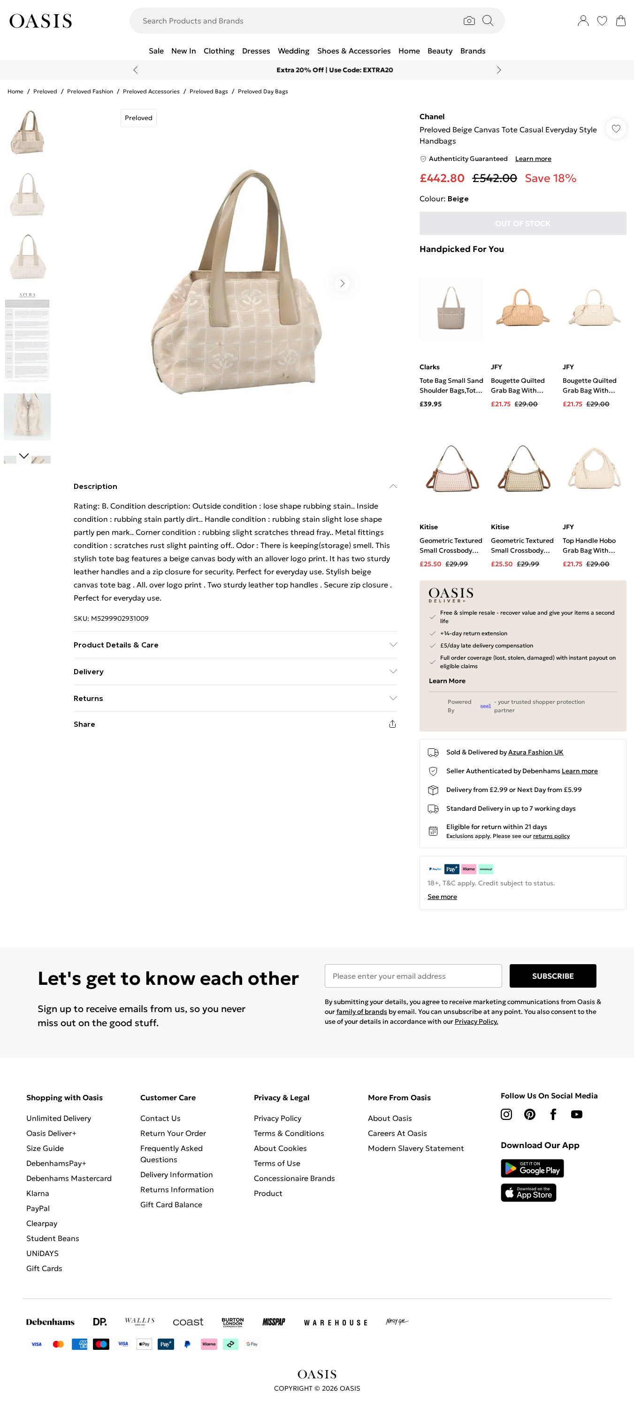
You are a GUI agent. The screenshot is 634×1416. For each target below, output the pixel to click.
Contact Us (160, 1118)
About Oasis (390, 1118)
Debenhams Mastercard (69, 1178)
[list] (235, 283)
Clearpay (41, 1223)
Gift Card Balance (171, 1204)
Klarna (37, 1193)
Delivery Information (176, 1174)
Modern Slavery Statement (416, 1148)
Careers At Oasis (397, 1133)
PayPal (38, 1208)
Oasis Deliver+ (51, 1133)
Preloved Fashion (90, 91)
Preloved (45, 91)
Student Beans (52, 1238)
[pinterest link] (529, 1114)
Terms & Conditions (289, 1133)
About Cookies (280, 1148)
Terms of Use (277, 1163)
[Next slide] (499, 69)
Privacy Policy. (476, 1021)
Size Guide (45, 1148)
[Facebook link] (553, 1114)
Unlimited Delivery (58, 1118)
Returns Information (177, 1189)
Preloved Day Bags (263, 91)
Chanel (432, 116)
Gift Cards (44, 1268)
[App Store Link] (532, 1180)
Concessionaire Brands (294, 1178)
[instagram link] (506, 1114)
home (15, 91)
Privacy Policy (277, 1118)
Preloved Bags (209, 91)
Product (268, 1193)
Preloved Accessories (151, 91)
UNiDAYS (42, 1253)
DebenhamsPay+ (56, 1163)
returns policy (551, 835)
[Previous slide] (135, 69)
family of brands (361, 1011)
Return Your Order (173, 1133)
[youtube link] (576, 1114)
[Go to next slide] (342, 283)
